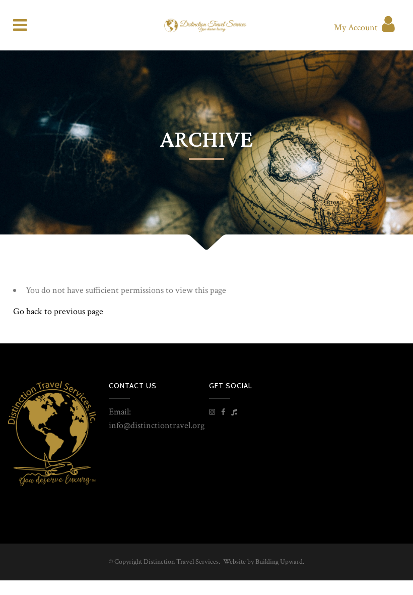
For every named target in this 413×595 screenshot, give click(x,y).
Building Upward (279, 561)
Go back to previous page (58, 311)
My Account (356, 27)
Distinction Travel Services (181, 561)
